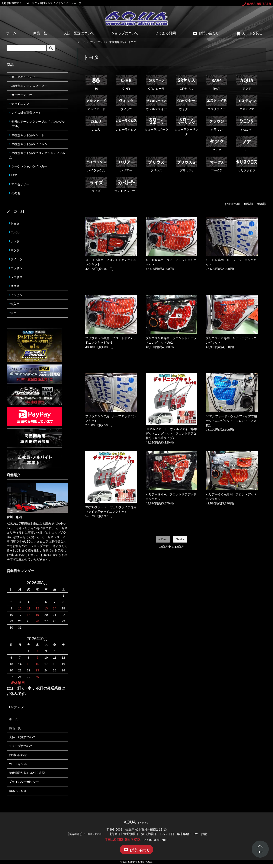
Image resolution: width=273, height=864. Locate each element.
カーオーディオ (21, 94)
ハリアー (126, 170)
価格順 (248, 204)
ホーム (11, 33)
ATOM (21, 790)
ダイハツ (16, 259)
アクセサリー (19, 184)
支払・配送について (79, 33)
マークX (216, 170)
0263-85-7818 (259, 4)
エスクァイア (217, 109)
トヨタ (132, 42)
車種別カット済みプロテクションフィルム (37, 155)
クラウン (217, 129)
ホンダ (14, 241)
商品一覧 (40, 33)
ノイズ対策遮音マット (25, 112)
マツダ (14, 250)
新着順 (261, 204)
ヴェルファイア (156, 109)
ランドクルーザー (126, 191)
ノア (247, 150)
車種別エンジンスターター (28, 86)
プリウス (156, 170)
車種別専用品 (117, 42)
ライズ (96, 191)
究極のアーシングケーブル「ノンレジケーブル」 (37, 124)
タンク (216, 150)
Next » (180, 539)
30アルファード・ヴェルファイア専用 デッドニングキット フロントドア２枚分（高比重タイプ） (173, 433)
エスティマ (246, 109)
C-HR (126, 88)
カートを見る (252, 33)
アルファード (96, 109)
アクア (246, 88)
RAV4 (216, 88)
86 (96, 88)
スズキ (14, 286)
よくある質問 (165, 33)
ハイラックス (96, 170)
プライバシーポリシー (24, 781)
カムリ (96, 129)
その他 (15, 193)
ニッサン (16, 268)
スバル (14, 232)
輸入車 (14, 304)
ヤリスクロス (247, 170)
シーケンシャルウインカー (28, 166)
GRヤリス (186, 88)
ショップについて (124, 33)
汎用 (13, 313)
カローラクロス (126, 129)
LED (13, 175)
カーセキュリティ (22, 77)
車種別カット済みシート (27, 135)
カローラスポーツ (156, 129)
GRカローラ (156, 88)
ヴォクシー (186, 109)
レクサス (16, 277)
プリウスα (186, 170)
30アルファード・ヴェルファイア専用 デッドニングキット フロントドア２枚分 (233, 421)
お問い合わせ (209, 33)
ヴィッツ (126, 109)
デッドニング (97, 42)
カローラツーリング (186, 132)
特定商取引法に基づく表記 (27, 773)
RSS (12, 790)
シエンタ (247, 129)
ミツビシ (16, 295)
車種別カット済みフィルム (28, 144)
